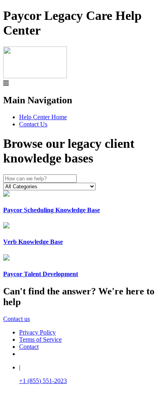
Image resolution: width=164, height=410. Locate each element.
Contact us (16, 318)
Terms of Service (40, 339)
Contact (29, 346)
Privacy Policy (37, 332)
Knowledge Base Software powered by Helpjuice (82, 402)
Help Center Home (43, 117)
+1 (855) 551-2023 (43, 380)
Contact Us (33, 124)
